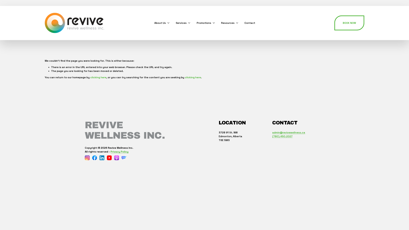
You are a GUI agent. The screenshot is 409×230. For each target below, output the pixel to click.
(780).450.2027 (282, 136)
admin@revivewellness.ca (288, 132)
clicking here (98, 77)
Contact (249, 23)
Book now (349, 23)
